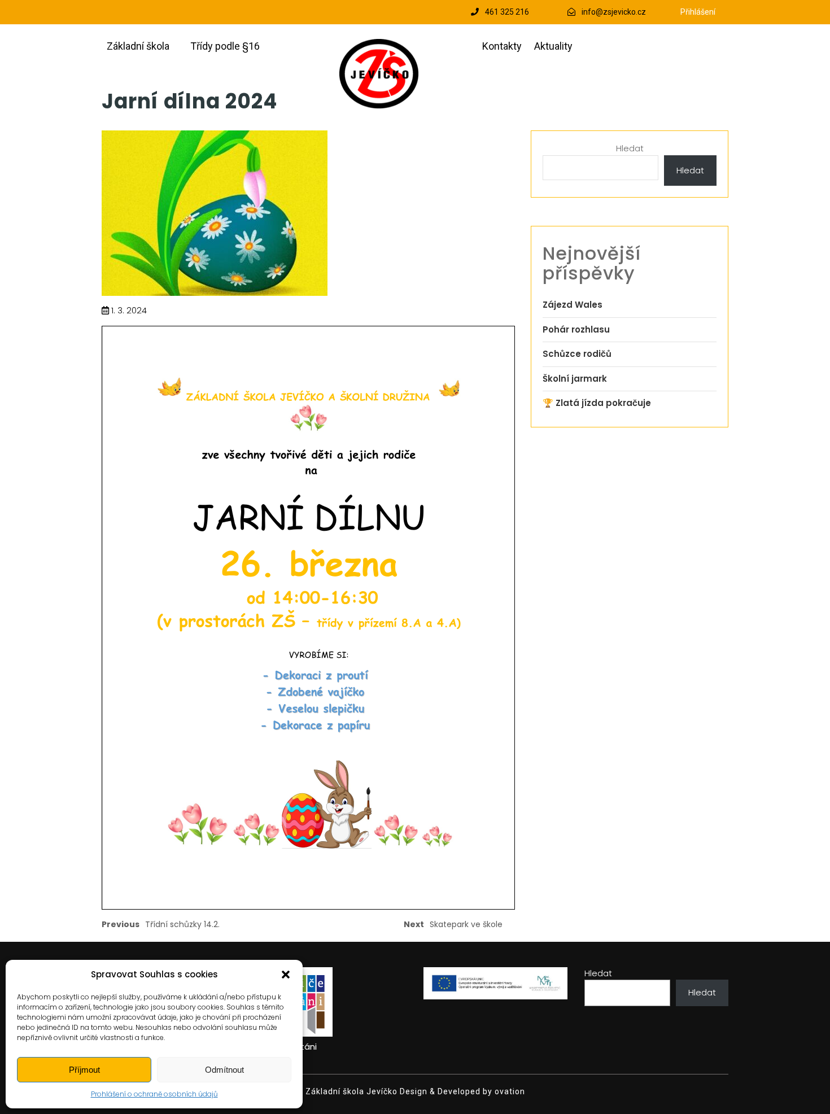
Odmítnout (224, 1069)
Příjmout (84, 1069)
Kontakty (502, 46)
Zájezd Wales (572, 305)
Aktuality (553, 46)
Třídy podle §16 (225, 46)
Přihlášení (697, 11)
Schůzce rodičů (577, 354)
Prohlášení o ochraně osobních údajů (154, 1094)
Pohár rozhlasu (576, 329)
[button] (285, 974)
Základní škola (138, 46)
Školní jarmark (575, 379)
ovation (508, 1091)
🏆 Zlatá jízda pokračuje (597, 403)
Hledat (630, 148)
